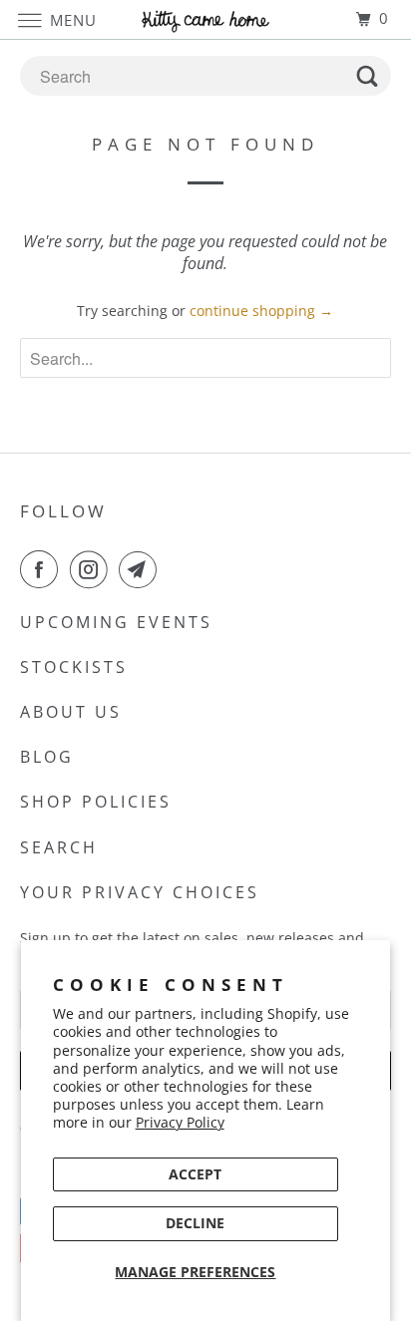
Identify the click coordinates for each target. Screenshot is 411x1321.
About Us (71, 712)
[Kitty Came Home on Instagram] (93, 569)
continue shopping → (261, 310)
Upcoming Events (116, 622)
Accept (195, 1173)
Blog (47, 757)
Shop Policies (96, 802)
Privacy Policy (180, 1122)
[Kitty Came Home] (205, 19)
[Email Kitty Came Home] (142, 569)
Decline (195, 1222)
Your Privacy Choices (139, 892)
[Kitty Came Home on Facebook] (43, 569)
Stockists (74, 667)
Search (59, 847)
